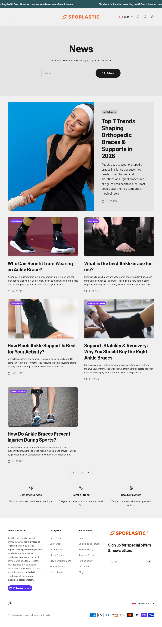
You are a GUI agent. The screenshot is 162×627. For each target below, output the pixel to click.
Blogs (81, 572)
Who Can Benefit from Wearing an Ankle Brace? (40, 266)
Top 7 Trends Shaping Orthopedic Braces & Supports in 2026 (118, 138)
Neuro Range (56, 572)
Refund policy (86, 560)
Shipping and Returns (89, 543)
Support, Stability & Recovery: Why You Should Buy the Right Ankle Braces (116, 351)
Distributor (84, 566)
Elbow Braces (57, 555)
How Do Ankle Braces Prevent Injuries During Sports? (39, 436)
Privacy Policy (86, 549)
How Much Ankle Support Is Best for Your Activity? (42, 348)
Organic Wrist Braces (60, 560)
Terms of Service (87, 555)
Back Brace (56, 543)
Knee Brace (56, 538)
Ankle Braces (56, 549)
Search (82, 538)
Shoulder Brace (57, 566)
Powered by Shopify (41, 615)
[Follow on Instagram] (10, 603)
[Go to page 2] (89, 473)
